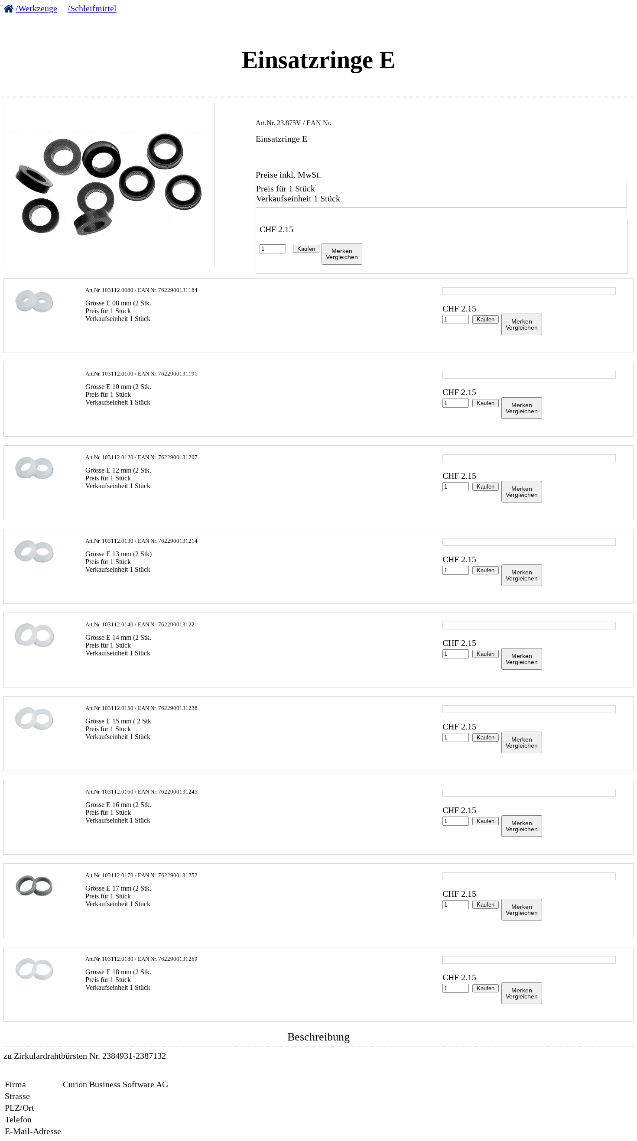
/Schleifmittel (92, 8)
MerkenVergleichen (342, 253)
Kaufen (306, 249)
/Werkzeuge (36, 8)
